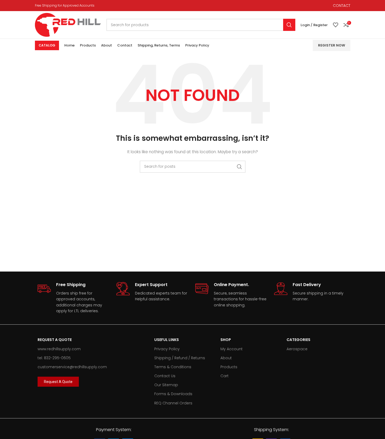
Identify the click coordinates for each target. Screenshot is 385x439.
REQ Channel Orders (173, 403)
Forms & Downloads (173, 393)
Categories (298, 339)
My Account (231, 349)
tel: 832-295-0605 (54, 358)
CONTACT (341, 5)
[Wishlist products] (335, 25)
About (226, 358)
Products (228, 367)
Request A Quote (55, 339)
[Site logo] (68, 24)
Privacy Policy (167, 349)
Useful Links (166, 339)
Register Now (331, 45)
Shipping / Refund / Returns (179, 358)
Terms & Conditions (172, 367)
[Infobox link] (74, 298)
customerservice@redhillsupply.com (72, 367)
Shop (225, 339)
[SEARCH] (289, 25)
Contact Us (164, 376)
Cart (224, 376)
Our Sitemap (166, 384)
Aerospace (297, 349)
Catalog (47, 45)
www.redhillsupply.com (59, 349)
